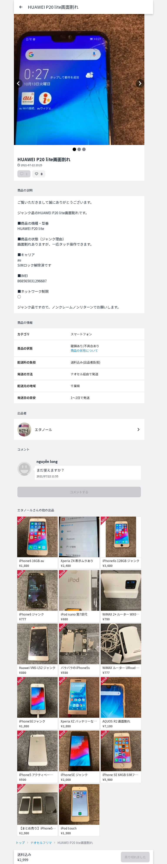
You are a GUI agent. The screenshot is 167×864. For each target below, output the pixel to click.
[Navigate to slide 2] (79, 149)
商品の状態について (84, 350)
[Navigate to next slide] (140, 83)
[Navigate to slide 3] (84, 149)
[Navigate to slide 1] (74, 149)
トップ (20, 842)
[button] (21, 7)
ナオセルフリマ (41, 842)
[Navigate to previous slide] (18, 83)
